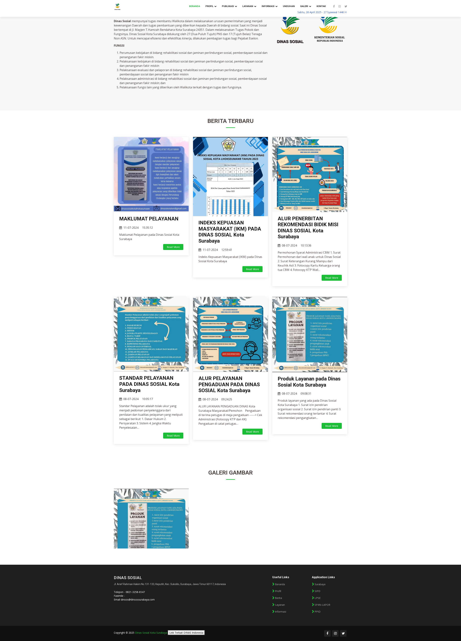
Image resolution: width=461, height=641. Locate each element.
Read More (173, 247)
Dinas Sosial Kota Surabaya (151, 632)
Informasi (280, 611)
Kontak (321, 6)
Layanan (280, 605)
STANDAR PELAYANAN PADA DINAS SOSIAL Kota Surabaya (149, 384)
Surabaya (320, 584)
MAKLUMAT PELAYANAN (148, 219)
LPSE (318, 598)
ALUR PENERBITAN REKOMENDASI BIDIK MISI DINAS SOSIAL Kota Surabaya (308, 228)
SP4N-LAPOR (322, 605)
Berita (278, 598)
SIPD (317, 591)
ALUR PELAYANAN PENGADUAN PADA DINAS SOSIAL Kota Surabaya (229, 384)
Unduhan (289, 6)
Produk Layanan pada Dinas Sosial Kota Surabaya (309, 382)
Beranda (194, 6)
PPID (318, 611)
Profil (278, 591)
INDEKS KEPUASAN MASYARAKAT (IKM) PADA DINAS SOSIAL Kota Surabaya (229, 232)
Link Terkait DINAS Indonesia (186, 632)
